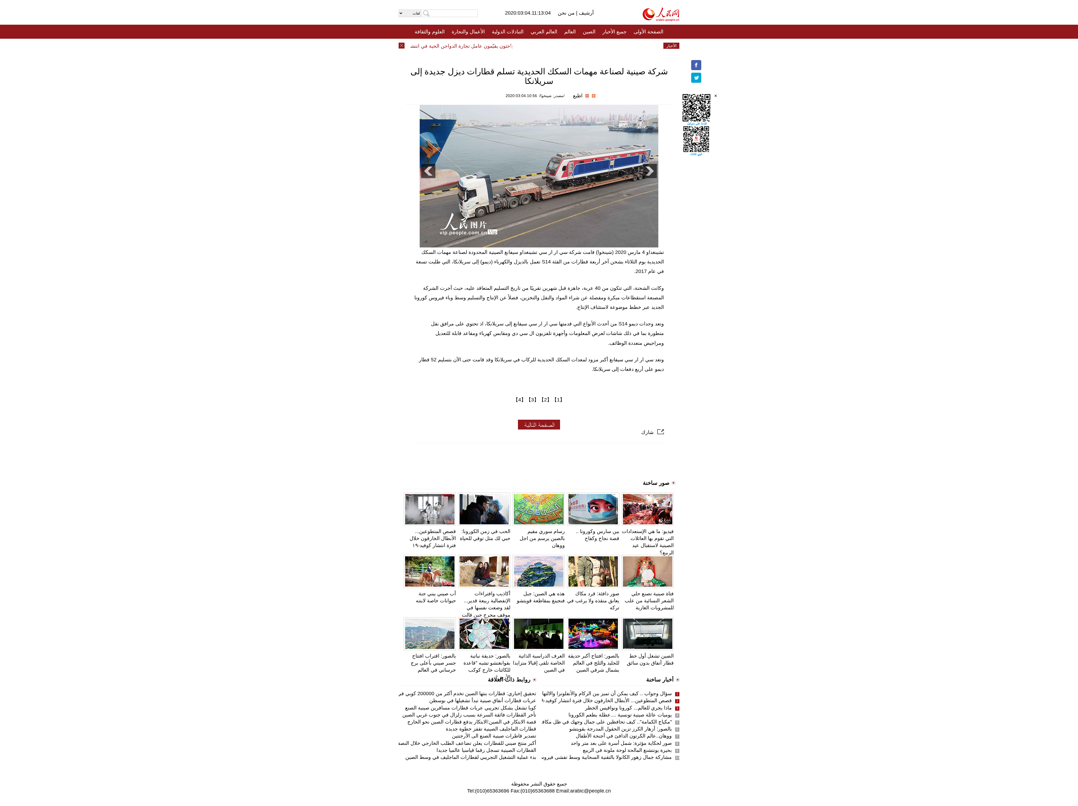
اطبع (578, 95)
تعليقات (535, 46)
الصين (589, 32)
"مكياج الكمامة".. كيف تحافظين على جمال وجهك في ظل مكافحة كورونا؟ (595, 722)
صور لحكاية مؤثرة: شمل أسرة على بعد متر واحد (621, 743)
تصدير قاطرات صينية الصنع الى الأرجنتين (494, 736)
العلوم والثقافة (430, 32)
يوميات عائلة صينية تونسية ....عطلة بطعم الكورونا (620, 715)
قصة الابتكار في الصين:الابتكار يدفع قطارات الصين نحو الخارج (471, 722)
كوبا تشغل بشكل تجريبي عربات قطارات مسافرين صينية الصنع (470, 708)
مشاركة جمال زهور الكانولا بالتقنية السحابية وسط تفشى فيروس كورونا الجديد (591, 757)
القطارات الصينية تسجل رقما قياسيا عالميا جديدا (486, 750)
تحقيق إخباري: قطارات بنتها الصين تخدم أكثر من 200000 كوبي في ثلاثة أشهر (455, 693)
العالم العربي (544, 32)
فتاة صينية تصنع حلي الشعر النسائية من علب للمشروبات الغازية (649, 600)
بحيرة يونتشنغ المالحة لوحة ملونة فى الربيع (627, 750)
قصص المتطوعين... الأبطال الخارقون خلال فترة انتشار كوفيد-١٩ (433, 538)
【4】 (519, 400)
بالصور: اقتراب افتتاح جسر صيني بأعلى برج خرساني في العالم (433, 663)
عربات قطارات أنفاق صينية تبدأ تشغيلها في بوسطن (482, 700)
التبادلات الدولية (508, 32)
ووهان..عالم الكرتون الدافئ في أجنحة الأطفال (624, 736)
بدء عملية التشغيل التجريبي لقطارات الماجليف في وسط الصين (470, 757)
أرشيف (585, 13)
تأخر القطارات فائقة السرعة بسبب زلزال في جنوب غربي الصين (469, 715)
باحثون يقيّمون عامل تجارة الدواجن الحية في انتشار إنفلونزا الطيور (461, 46)
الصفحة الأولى (648, 32)
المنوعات (559, 46)
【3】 (532, 400)
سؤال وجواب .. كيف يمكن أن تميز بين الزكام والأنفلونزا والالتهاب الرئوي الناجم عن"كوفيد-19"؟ (574, 693)
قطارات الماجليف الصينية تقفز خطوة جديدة (491, 729)
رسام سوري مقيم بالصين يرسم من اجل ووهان (542, 538)
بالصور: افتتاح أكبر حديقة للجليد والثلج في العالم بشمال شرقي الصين (593, 663)
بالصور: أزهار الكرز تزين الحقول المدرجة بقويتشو (620, 729)
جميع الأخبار (614, 32)
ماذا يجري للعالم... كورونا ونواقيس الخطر (628, 708)
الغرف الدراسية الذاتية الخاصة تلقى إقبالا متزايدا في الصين (539, 663)
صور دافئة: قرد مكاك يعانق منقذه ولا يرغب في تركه (593, 600)
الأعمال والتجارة (468, 32)
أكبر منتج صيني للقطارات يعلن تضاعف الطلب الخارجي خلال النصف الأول (459, 743)
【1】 (558, 400)
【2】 (545, 400)
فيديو (515, 46)
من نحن (567, 13)
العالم (570, 32)
